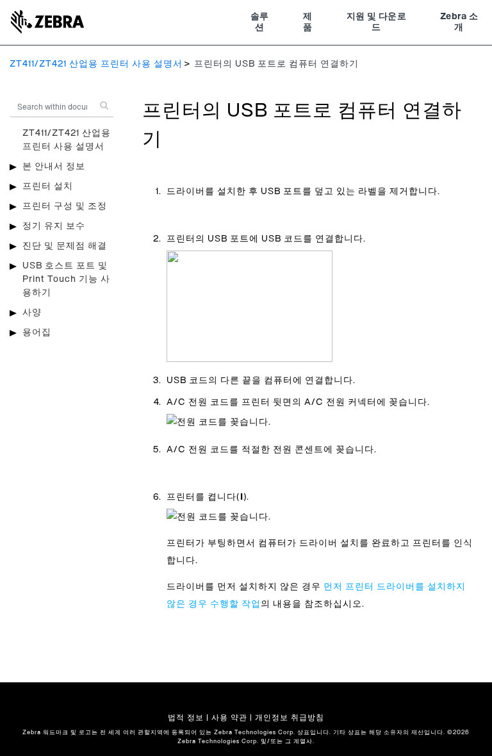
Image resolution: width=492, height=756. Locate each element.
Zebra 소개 (459, 22)
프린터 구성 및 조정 (64, 206)
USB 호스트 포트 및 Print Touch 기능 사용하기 (66, 279)
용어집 (36, 332)
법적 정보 (186, 717)
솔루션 (259, 22)
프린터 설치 (47, 186)
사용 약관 (229, 717)
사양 (32, 312)
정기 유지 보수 (53, 226)
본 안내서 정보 (53, 166)
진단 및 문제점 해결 (64, 246)
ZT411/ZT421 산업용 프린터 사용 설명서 (96, 64)
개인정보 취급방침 (289, 717)
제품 (307, 22)
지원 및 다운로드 (376, 22)
